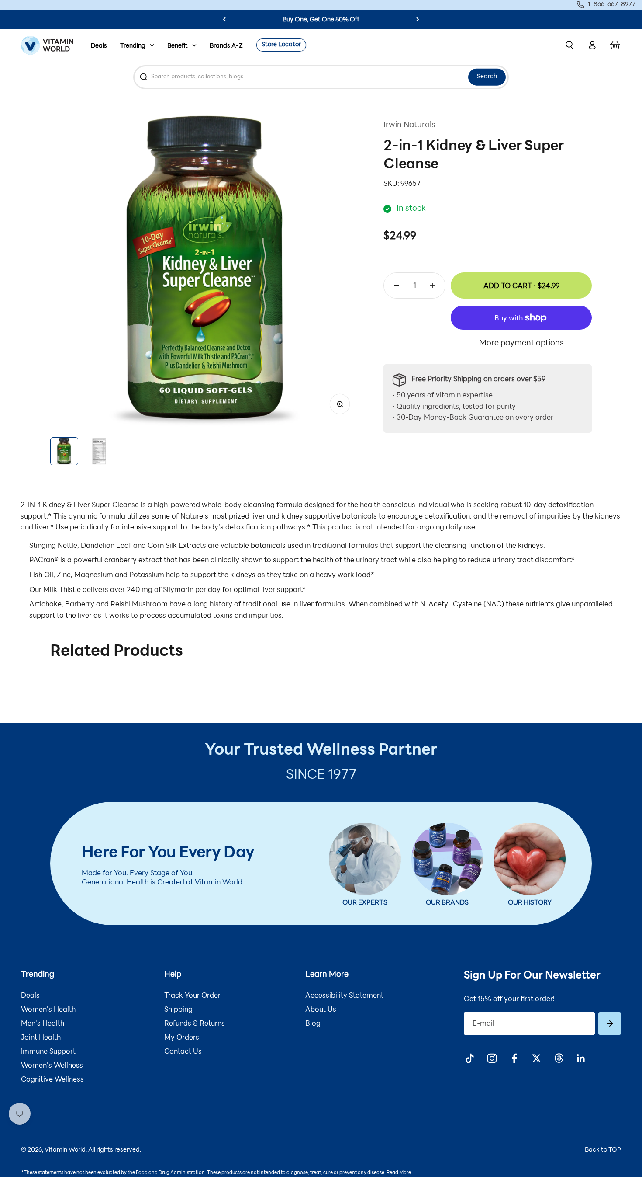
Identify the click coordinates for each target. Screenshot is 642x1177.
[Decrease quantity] (396, 285)
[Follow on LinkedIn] (581, 1058)
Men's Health (42, 1023)
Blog (313, 1023)
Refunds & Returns (194, 1023)
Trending (132, 46)
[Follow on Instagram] (492, 1058)
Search (487, 76)
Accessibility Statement (344, 995)
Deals (99, 46)
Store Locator (281, 45)
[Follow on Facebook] (514, 1058)
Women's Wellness (52, 1065)
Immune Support (48, 1051)
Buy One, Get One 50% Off (321, 20)
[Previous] (224, 19)
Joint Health (41, 1037)
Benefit (177, 46)
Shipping (178, 1009)
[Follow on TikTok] (470, 1058)
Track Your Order (192, 995)
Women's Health (48, 1009)
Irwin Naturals (409, 125)
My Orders (181, 1037)
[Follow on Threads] (559, 1058)
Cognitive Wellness (52, 1079)
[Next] (417, 19)
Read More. (399, 1172)
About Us (320, 1009)
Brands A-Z (226, 46)
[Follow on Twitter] (536, 1058)
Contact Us (183, 1051)
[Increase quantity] (432, 285)
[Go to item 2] (99, 451)
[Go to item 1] (64, 451)
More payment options (521, 344)
